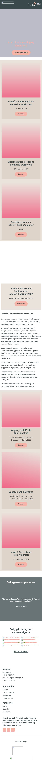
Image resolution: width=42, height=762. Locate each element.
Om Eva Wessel (8, 692)
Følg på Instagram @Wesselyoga (21, 631)
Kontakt (5, 690)
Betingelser (7, 695)
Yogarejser (6, 712)
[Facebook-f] (4, 730)
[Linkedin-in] (13, 730)
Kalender (6, 709)
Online (5, 706)
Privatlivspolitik (8, 698)
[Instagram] (8, 730)
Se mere (21, 234)
